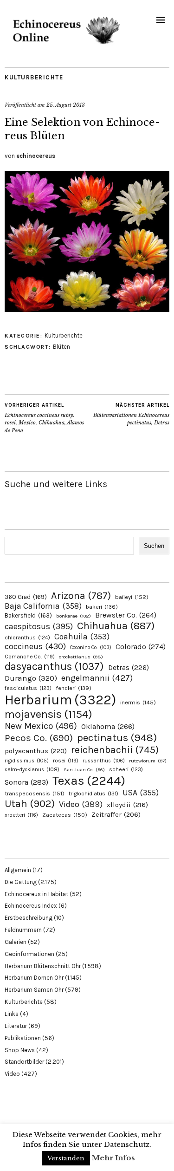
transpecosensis (34, 793)
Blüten (61, 346)
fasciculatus (28, 688)
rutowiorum (148, 761)
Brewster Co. (125, 615)
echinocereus (35, 155)
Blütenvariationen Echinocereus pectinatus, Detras (131, 414)
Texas (88, 780)
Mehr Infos (113, 1157)
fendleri (73, 687)
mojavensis (48, 714)
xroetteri (21, 815)
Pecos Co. (39, 737)
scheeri (126, 769)
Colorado (141, 646)
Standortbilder (24, 1061)
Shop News (20, 1050)
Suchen (154, 545)
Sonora (26, 782)
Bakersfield (28, 615)
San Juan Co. (84, 770)
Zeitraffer (116, 815)
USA (140, 792)
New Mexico (41, 726)
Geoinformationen (29, 953)
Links (12, 1013)
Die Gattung (21, 881)
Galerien (15, 941)
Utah (30, 803)
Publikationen (23, 1037)
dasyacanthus (54, 666)
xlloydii (127, 804)
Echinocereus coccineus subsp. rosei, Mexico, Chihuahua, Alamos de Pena (44, 418)
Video (81, 804)
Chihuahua (116, 625)
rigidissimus (27, 761)
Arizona (81, 595)
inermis (138, 702)
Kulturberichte (34, 77)
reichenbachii (115, 749)
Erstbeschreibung (28, 917)
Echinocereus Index (31, 905)
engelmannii (97, 678)
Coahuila (82, 636)
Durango (31, 678)
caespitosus (39, 626)
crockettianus (81, 657)
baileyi (131, 596)
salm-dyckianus (32, 770)
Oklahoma (108, 726)
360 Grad (26, 596)
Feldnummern (23, 929)
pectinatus (117, 737)
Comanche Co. (30, 656)
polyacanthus (36, 751)
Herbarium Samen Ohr (34, 989)
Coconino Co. (90, 647)
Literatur (16, 1025)
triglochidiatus (93, 793)
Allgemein (18, 869)
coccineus (35, 646)
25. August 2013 (65, 105)
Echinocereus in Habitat (36, 894)
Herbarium (60, 700)
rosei (65, 760)
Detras (128, 668)
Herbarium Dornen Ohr (34, 977)
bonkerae (73, 616)
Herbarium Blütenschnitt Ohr (43, 966)
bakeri (102, 607)
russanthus (104, 761)
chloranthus (27, 637)
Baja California (43, 606)
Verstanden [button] (65, 1158)
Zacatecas (64, 814)
